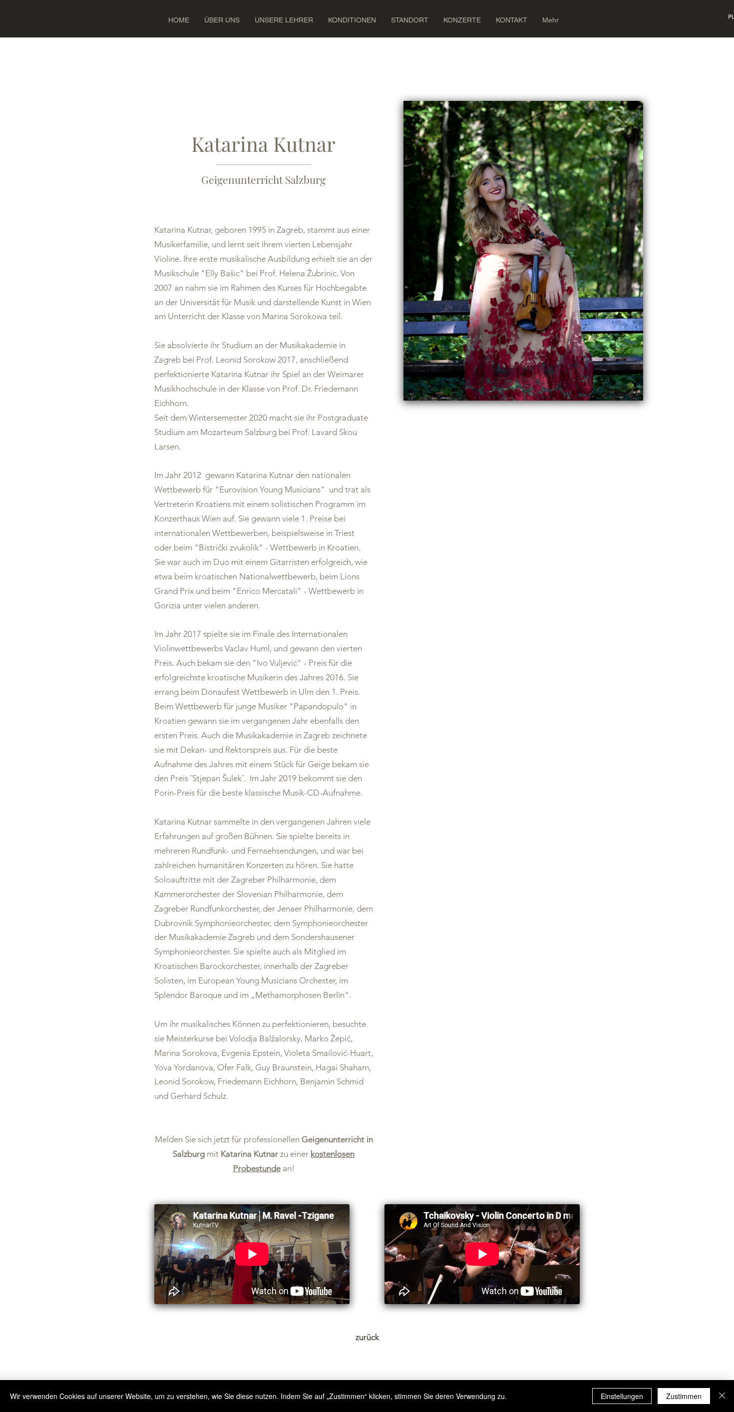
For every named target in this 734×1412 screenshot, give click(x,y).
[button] (550, 20)
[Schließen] (722, 1396)
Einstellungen (622, 1396)
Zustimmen (684, 1396)
